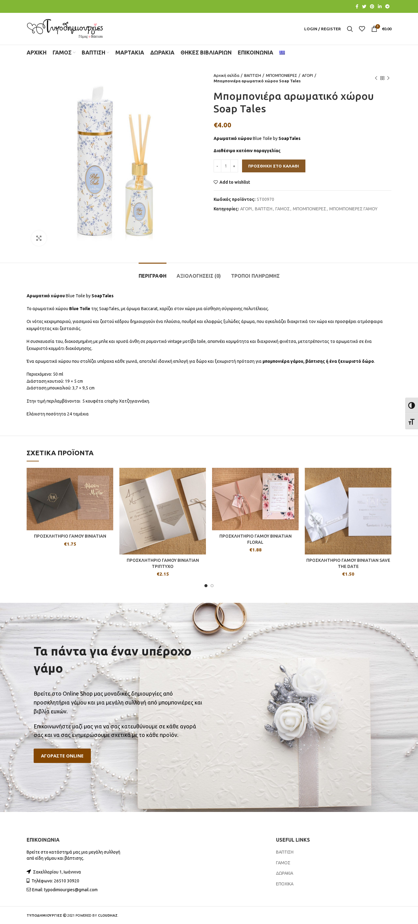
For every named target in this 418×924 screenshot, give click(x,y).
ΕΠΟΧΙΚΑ (284, 883)
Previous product (376, 78)
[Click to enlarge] (39, 238)
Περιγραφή (152, 276)
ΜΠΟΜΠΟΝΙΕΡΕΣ (281, 75)
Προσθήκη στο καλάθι (273, 166)
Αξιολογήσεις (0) (199, 276)
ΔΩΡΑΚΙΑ (284, 873)
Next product (388, 78)
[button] (62, 756)
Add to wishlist (234, 182)
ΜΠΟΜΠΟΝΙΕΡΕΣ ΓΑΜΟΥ (353, 208)
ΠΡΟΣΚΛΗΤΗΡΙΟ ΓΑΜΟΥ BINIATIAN (70, 536)
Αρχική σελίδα (226, 75)
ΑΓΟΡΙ (307, 75)
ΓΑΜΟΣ (282, 208)
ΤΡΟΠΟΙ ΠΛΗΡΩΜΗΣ (255, 276)
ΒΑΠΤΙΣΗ (252, 75)
